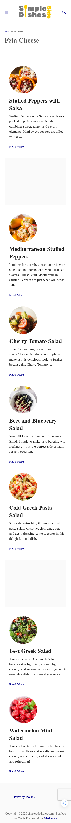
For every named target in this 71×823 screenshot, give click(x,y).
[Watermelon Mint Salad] (23, 709)
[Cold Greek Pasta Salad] (23, 487)
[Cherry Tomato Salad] (23, 320)
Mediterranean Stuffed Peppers (37, 252)
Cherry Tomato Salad (35, 341)
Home (7, 31)
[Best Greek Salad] (23, 630)
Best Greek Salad (30, 650)
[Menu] (6, 12)
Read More (16, 146)
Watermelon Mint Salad (30, 734)
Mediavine (50, 818)
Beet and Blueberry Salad (33, 424)
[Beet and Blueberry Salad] (23, 399)
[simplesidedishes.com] (35, 12)
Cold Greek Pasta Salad (30, 511)
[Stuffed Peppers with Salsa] (23, 79)
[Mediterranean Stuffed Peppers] (23, 228)
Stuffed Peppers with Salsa (34, 104)
